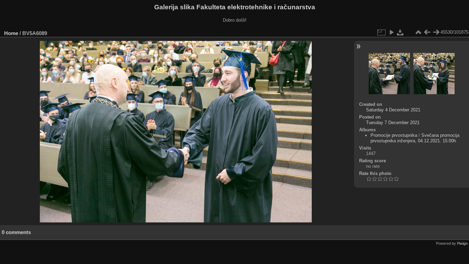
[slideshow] (391, 32)
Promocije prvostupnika (393, 135)
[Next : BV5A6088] (436, 32)
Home (11, 33)
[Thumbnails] (418, 32)
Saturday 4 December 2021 (393, 109)
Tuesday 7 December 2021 (393, 122)
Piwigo (462, 243)
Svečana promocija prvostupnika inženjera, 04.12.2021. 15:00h (414, 138)
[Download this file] (400, 32)
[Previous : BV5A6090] (427, 32)
